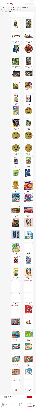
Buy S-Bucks (13, 9)
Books (9, 9)
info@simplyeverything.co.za (30, 406)
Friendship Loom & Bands (16, 327)
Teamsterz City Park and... (28, 327)
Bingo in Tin (28, 103)
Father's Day (19, 9)
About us (3, 405)
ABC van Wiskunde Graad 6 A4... (28, 277)
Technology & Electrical (24, 7)
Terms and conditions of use (5, 404)
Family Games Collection (16, 364)
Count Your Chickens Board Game (28, 339)
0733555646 (5, 0)
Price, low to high (30, 17)
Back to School (3, 9)
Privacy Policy (3, 403)
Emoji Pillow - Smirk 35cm (28, 153)
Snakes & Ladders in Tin (16, 103)
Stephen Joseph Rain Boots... (15, 389)
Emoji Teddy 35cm (16, 190)
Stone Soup (28, 364)
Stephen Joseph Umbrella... (16, 302)
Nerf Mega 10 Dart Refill (28, 215)
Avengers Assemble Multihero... (16, 41)
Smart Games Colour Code (28, 240)
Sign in (19, 404)
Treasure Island (16, 215)
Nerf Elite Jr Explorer (15, 339)
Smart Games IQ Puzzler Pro (16, 277)
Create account (20, 405)
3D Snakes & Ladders (15, 252)
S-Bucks (11, 404)
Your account (21, 402)
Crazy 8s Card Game (28, 165)
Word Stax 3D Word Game (16, 128)
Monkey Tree (28, 128)
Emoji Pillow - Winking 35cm (16, 153)
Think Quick (28, 314)
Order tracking (20, 403)
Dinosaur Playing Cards (16, 91)
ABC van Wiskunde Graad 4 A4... (16, 240)
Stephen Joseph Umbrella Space (16, 314)
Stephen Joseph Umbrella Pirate (28, 302)
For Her (8, 7)
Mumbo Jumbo (28, 91)
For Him (12, 7)
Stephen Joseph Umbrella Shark (28, 389)
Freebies (11, 405)
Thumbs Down (28, 190)
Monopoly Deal (28, 252)
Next (33, 393)
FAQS (10, 403)
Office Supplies (3, 7)
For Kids (17, 7)
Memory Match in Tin (15, 165)
